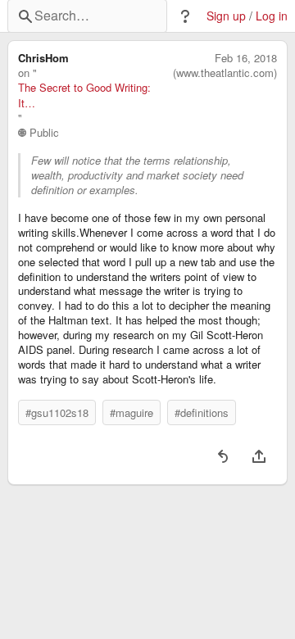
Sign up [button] (226, 16)
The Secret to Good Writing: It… (84, 95)
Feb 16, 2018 (246, 58)
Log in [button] (272, 16)
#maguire (131, 412)
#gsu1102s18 (56, 412)
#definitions (202, 412)
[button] (185, 16)
